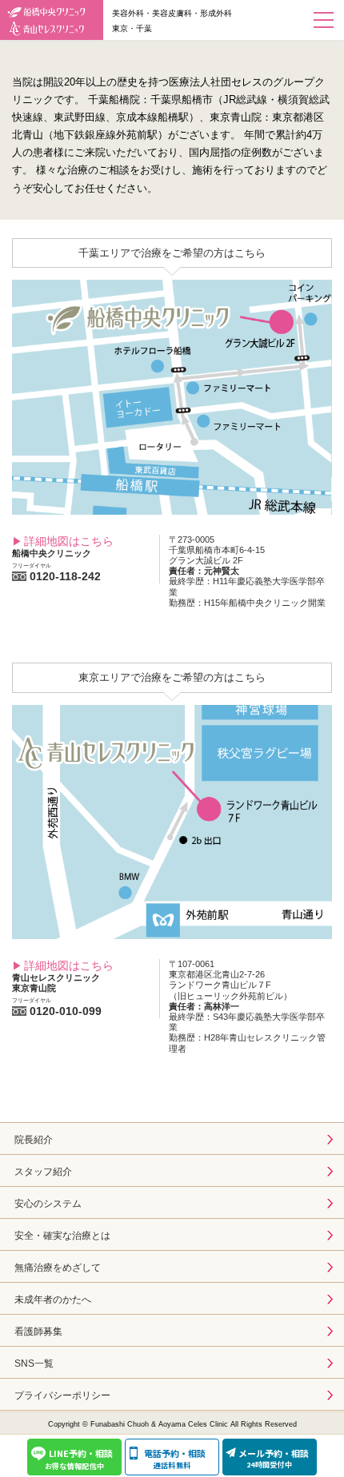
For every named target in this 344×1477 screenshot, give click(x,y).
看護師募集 (38, 1331)
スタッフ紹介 (43, 1171)
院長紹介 (33, 1139)
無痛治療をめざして (57, 1267)
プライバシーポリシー (62, 1395)
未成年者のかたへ (52, 1299)
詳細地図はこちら (69, 541)
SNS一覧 (34, 1363)
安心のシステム (48, 1203)
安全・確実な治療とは (62, 1235)
